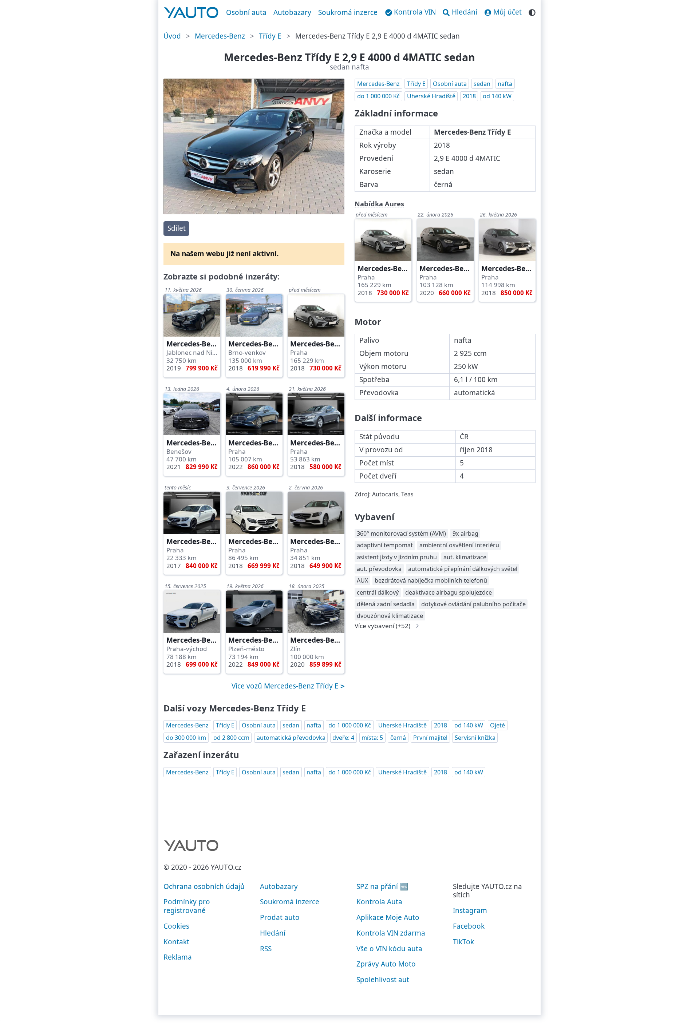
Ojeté (497, 725)
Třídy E (270, 36)
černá (398, 738)
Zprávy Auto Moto (386, 964)
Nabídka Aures (379, 203)
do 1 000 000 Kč (378, 96)
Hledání (272, 933)
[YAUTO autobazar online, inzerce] (191, 13)
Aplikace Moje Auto (387, 917)
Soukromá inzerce (348, 12)
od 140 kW (497, 96)
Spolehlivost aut (382, 979)
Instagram (470, 910)
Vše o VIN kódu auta (389, 948)
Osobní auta (246, 12)
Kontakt (176, 941)
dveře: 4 (343, 738)
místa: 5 (372, 738)
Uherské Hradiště (431, 96)
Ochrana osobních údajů (204, 886)
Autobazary (292, 12)
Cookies (176, 926)
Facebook (469, 926)
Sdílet (176, 228)
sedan (482, 84)
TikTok (463, 941)
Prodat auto (280, 917)
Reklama (177, 957)
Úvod (172, 36)
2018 (469, 96)
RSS (266, 948)
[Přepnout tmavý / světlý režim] (532, 11)
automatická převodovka (291, 738)
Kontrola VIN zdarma (390, 933)
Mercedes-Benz (220, 36)
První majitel (430, 738)
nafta (505, 84)
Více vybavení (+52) (382, 625)
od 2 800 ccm (231, 738)
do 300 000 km (186, 738)
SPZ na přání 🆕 (382, 886)
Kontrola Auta (379, 901)
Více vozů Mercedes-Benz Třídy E (286, 686)
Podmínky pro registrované (186, 906)
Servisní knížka (475, 738)
